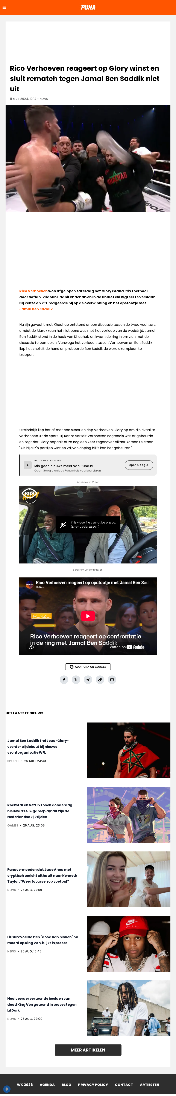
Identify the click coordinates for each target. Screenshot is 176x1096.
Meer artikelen (88, 1050)
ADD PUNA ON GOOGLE (90, 666)
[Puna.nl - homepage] (88, 7)
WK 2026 (25, 1084)
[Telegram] (88, 679)
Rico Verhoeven (33, 291)
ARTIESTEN (149, 1084)
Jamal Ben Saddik (36, 309)
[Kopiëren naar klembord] (100, 679)
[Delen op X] (76, 679)
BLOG (66, 1084)
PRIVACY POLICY (93, 1084)
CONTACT (124, 1084)
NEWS (43, 99)
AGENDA (47, 1084)
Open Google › (139, 465)
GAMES (12, 825)
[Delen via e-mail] (112, 679)
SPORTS (13, 761)
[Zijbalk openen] (4, 7)
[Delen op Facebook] (64, 679)
